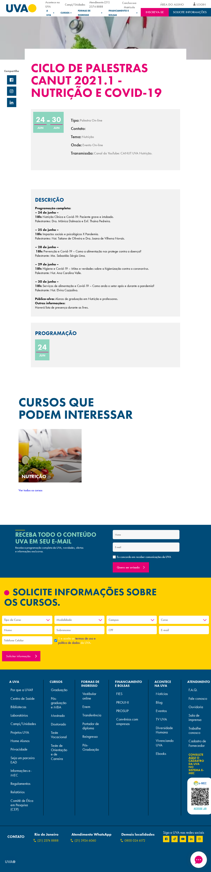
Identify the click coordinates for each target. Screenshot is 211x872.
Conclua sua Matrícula (129, 4)
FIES (119, 694)
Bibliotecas (18, 707)
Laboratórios (19, 715)
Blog (159, 702)
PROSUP (122, 711)
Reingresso (90, 736)
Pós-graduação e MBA (58, 703)
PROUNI (122, 702)
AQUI (192, 758)
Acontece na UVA (52, 4)
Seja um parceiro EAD (23, 760)
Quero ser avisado (128, 567)
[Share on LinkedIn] (11, 102)
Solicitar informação (18, 656)
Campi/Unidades (75, 4)
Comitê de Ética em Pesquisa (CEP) (22, 805)
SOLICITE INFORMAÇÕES (190, 12)
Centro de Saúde (23, 698)
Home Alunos (20, 741)
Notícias (162, 694)
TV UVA (161, 719)
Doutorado (58, 724)
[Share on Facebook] (11, 79)
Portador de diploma (90, 726)
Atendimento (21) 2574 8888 (99, 4)
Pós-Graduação (90, 747)
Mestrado (58, 716)
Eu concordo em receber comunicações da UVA (144, 557)
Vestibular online (89, 696)
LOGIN (201, 4)
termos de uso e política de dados (77, 640)
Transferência (91, 715)
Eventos (161, 711)
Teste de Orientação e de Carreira (59, 752)
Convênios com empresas (127, 721)
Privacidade (19, 749)
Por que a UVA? (22, 690)
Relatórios (18, 792)
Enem (86, 707)
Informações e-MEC (21, 773)
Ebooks (161, 754)
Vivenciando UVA (164, 743)
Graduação (59, 690)
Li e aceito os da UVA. (77, 640)
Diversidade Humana (164, 730)
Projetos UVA (20, 732)
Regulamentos (20, 784)
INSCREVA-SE (155, 12)
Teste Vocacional (59, 735)
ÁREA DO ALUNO (172, 4)
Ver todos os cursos (30, 490)
